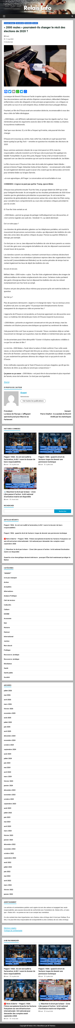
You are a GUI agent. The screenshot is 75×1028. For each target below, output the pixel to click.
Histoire (7, 627)
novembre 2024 (9, 740)
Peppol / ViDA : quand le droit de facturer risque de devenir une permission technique (51, 459)
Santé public (23, 486)
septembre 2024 (10, 749)
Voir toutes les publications (33, 401)
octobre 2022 (9, 853)
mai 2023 (7, 822)
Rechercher (9, 506)
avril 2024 (7, 772)
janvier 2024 (8, 785)
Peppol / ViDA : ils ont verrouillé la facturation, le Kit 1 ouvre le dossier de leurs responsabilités (19, 459)
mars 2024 (8, 776)
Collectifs (7, 605)
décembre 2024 (9, 736)
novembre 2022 (9, 849)
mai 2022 (7, 876)
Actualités (22, 484)
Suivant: (55, 414)
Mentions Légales (10, 928)
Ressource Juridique (12, 449)
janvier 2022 (8, 894)
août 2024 (7, 754)
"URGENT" (43, 447)
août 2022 (7, 862)
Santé (6, 668)
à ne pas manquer (9, 23)
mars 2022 (8, 885)
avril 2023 (7, 826)
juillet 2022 (8, 867)
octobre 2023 (9, 799)
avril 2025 (7, 731)
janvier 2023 (8, 840)
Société (35, 23)
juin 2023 (7, 817)
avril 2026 (7, 700)
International (19, 23)
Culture (6, 609)
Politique (7, 650)
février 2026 (8, 709)
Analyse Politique (10, 596)
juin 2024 (7, 763)
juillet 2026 (8, 691)
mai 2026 (7, 695)
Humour (7, 632)
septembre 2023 (10, 804)
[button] (4, 16)
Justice (6, 641)
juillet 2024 (8, 758)
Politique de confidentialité (13, 931)
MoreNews (41, 1026)
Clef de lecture (27, 447)
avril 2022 (7, 881)
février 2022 (8, 890)
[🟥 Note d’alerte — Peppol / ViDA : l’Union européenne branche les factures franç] (20, 990)
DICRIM (6, 614)
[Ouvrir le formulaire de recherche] (72, 16)
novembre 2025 (9, 713)
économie (43, 449)
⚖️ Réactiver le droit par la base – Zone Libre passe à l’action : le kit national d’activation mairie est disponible (20, 494)
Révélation (28, 23)
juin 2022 (7, 871)
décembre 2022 (9, 844)
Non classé (8, 646)
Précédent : (17, 415)
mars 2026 (8, 704)
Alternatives (63, 447)
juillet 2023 (8, 813)
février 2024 (8, 781)
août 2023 (7, 808)
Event (7, 36)
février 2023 (8, 835)
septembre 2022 (10, 858)
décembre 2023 (9, 790)
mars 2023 (8, 831)
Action (19, 447)
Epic (5, 623)
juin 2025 (7, 727)
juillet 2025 (8, 722)
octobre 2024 (9, 745)
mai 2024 (7, 767)
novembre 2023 (9, 795)
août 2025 (7, 718)
